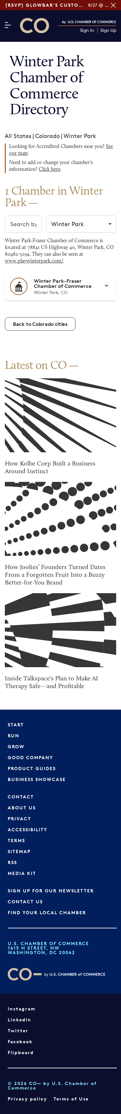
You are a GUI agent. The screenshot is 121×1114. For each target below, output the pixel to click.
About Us (22, 807)
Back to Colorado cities (40, 324)
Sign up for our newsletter (51, 890)
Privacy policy (27, 1098)
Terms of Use (71, 1098)
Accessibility (27, 829)
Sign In (87, 30)
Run (13, 735)
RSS (12, 862)
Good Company (30, 757)
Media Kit (22, 873)
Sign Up (108, 30)
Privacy (19, 818)
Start (16, 724)
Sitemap (19, 851)
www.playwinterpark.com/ (34, 261)
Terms (16, 840)
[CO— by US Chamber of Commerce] (34, 25)
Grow (16, 746)
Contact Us (25, 901)
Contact (21, 796)
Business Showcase (37, 779)
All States (18, 135)
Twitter (18, 1030)
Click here (49, 169)
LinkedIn (19, 1019)
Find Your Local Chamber (47, 912)
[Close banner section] (113, 5)
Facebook (20, 1041)
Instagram (21, 1008)
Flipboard (21, 1052)
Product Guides (32, 768)
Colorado (47, 135)
